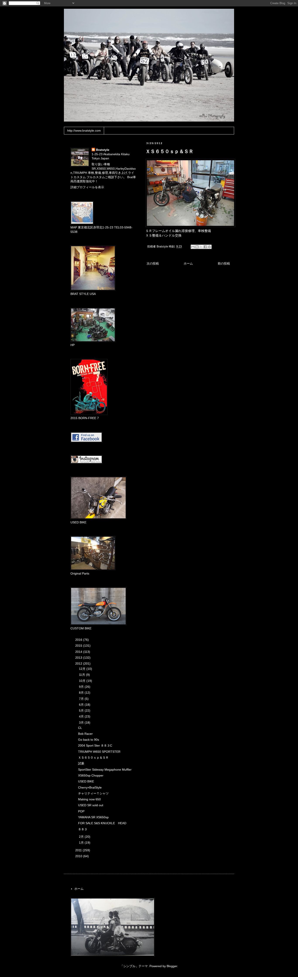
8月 (82, 692)
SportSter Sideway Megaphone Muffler (105, 769)
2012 (79, 663)
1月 (82, 842)
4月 (82, 716)
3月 (82, 722)
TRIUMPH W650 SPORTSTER (99, 751)
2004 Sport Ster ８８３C (95, 745)
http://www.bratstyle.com (84, 130)
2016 (79, 639)
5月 (82, 710)
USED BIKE (86, 781)
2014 (79, 651)
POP (81, 811)
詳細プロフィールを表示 (87, 187)
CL (80, 728)
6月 (82, 704)
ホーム (188, 263)
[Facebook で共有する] (205, 247)
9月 (82, 686)
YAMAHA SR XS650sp (93, 817)
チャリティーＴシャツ (93, 793)
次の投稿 (153, 263)
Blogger (172, 966)
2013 (79, 657)
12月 (82, 668)
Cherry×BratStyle (90, 787)
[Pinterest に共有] (209, 247)
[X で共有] (201, 247)
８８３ (82, 829)
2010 (79, 856)
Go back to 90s (88, 739)
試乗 (81, 763)
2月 (82, 836)
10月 (82, 681)
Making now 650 (89, 799)
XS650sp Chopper (90, 775)
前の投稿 (224, 263)
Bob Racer (85, 733)
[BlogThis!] (197, 247)
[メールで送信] (193, 247)
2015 (79, 645)
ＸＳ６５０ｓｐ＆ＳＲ (93, 757)
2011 (79, 850)
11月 (82, 674)
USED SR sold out (90, 805)
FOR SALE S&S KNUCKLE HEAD (102, 823)
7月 (82, 698)
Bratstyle (102, 150)
